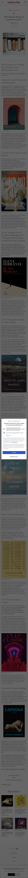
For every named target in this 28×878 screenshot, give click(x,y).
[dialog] (14, 439)
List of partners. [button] (14, 442)
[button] (14, 436)
